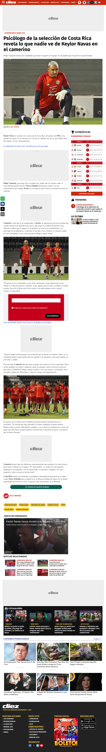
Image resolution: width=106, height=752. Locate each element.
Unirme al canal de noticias (38, 487)
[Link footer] (10, 706)
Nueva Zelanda (22, 509)
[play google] (92, 720)
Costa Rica (9, 509)
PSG (63, 505)
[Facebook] (30, 745)
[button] (3, 199)
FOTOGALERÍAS (15, 608)
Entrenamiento (11, 505)
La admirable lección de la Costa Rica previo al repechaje (26, 146)
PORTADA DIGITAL (61, 716)
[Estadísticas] (84, 2)
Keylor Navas (53, 505)
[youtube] (41, 745)
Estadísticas (82, 132)
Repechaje (24, 505)
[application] (36, 536)
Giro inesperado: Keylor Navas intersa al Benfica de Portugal (27, 322)
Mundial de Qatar (38, 505)
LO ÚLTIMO (77, 216)
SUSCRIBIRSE (53, 316)
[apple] (92, 726)
